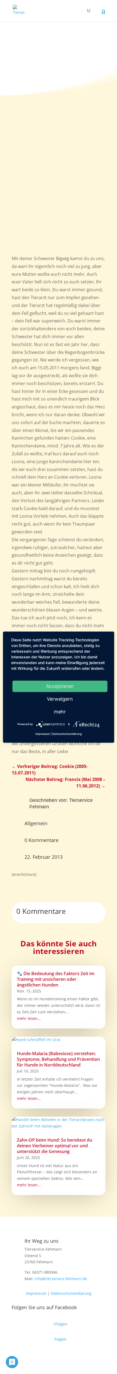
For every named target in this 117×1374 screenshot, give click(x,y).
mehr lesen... (29, 1018)
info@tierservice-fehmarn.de (61, 1278)
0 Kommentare (41, 840)
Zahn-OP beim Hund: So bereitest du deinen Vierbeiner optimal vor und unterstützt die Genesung (54, 1145)
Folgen (60, 1339)
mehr (60, 711)
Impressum (36, 1293)
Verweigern (60, 699)
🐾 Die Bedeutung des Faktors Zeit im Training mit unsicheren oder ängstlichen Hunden (55, 979)
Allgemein (35, 823)
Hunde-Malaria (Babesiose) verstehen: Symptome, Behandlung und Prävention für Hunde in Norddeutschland (58, 1059)
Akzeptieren (60, 686)
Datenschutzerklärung (71, 1293)
